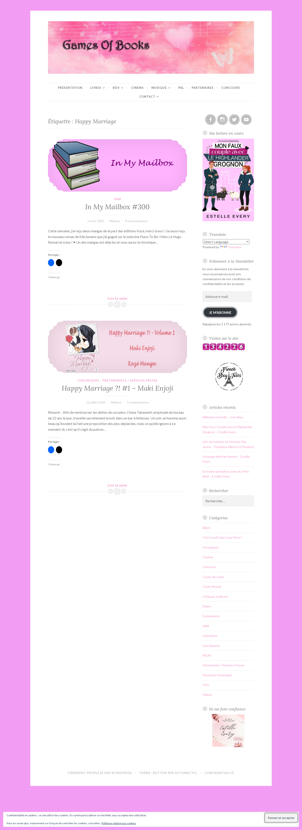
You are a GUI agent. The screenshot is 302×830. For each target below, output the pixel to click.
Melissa (114, 221)
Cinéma (137, 87)
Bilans (207, 527)
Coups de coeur (213, 577)
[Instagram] (222, 119)
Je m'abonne (220, 312)
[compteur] (224, 349)
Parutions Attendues (217, 675)
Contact (147, 96)
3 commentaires (138, 402)
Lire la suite (124, 298)
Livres (95, 87)
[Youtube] (246, 119)
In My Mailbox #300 (117, 206)
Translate (234, 247)
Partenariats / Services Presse (130, 380)
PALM (207, 655)
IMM (117, 199)
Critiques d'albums (215, 596)
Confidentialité (219, 773)
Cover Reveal (212, 586)
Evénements (211, 616)
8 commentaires (136, 221)
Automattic (186, 773)
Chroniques (88, 380)
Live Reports (211, 646)
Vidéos (207, 694)
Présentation (70, 87)
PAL (181, 87)
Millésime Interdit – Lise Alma (223, 417)
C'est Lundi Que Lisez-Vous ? (222, 537)
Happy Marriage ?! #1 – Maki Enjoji (117, 388)
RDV (116, 87)
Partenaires (203, 87)
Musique (159, 87)
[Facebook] (210, 119)
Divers (207, 606)
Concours (230, 87)
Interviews (210, 636)
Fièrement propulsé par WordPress (100, 773)
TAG (206, 685)
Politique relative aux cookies (118, 823)
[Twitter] (234, 119)
